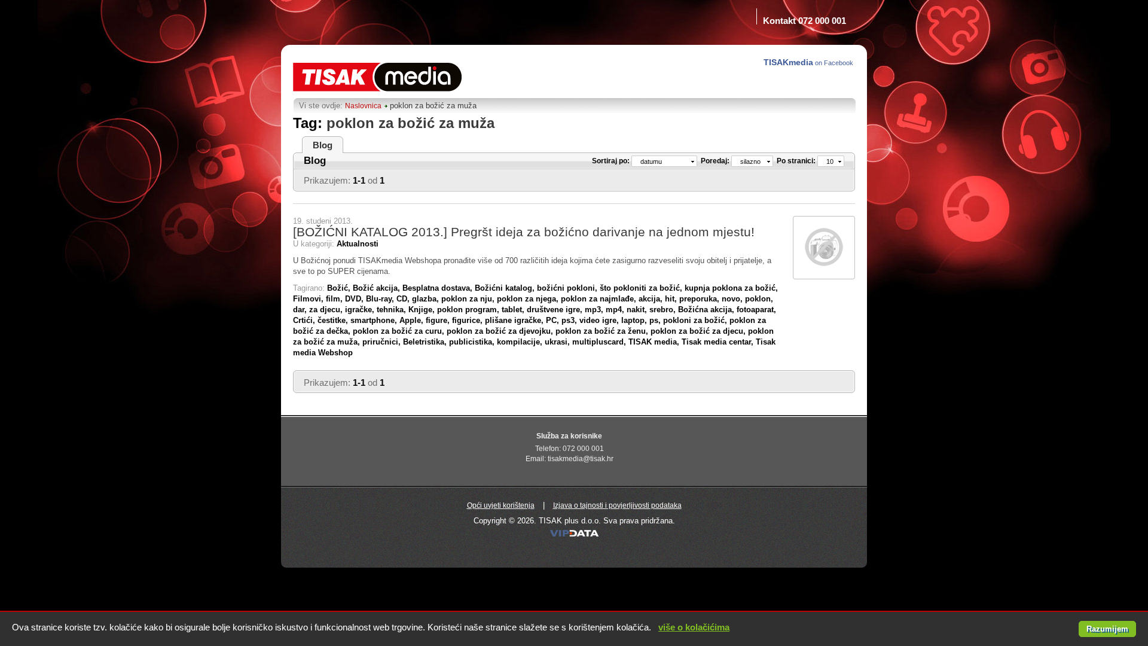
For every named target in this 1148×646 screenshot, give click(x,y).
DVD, (355, 298)
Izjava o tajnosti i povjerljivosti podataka (617, 505)
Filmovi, (309, 298)
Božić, (340, 288)
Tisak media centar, (719, 341)
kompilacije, (521, 341)
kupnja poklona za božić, (731, 288)
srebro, (663, 309)
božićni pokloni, (568, 288)
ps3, (570, 320)
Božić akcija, (377, 288)
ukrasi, (558, 341)
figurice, (468, 320)
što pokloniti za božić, (642, 288)
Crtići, (305, 320)
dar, (301, 309)
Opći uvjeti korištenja (501, 505)
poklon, (759, 298)
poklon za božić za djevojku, (501, 331)
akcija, (652, 298)
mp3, (595, 309)
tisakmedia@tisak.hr (580, 459)
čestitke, (333, 320)
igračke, (361, 309)
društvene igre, (556, 309)
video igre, (600, 320)
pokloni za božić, (696, 320)
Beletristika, (426, 341)
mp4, (616, 309)
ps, (656, 320)
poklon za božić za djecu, (699, 331)
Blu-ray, (381, 298)
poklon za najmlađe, (600, 298)
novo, (733, 298)
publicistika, (473, 341)
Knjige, (422, 309)
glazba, (426, 298)
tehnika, (392, 309)
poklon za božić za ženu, (603, 331)
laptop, (635, 320)
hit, (672, 298)
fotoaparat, (756, 309)
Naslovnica (363, 106)
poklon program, (469, 309)
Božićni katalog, (506, 288)
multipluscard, (600, 341)
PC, (553, 320)
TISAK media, (655, 341)
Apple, (412, 320)
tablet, (514, 309)
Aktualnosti (357, 243)
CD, (404, 298)
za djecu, (327, 309)
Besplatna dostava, (438, 288)
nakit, (638, 309)
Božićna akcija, (707, 309)
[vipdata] (574, 536)
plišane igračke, (515, 320)
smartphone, (374, 320)
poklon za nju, (469, 298)
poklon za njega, (529, 298)
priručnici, (382, 341)
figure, (439, 320)
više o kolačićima (693, 627)
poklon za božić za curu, (400, 331)
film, (335, 298)
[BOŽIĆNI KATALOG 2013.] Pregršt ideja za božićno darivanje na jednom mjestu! (524, 232)
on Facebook (809, 62)
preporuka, (700, 298)
